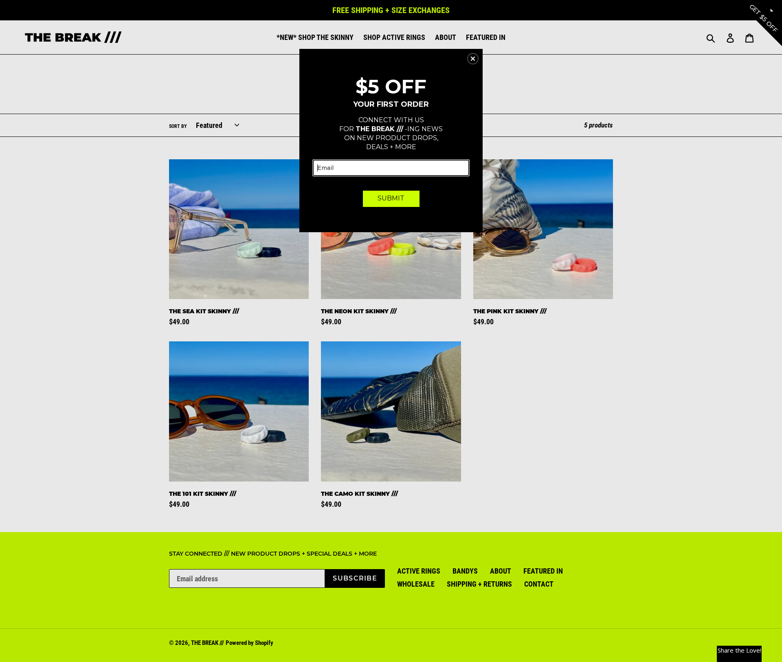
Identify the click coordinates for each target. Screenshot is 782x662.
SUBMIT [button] (391, 198)
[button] (473, 59)
